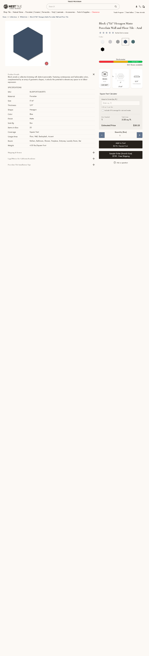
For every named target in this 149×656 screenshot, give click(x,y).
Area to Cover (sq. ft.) (109, 99)
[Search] (115, 6)
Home (5, 17)
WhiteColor (23, 17)
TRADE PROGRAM (74, 1)
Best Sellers (130, 12)
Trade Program (119, 12)
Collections (13, 17)
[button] (28, 43)
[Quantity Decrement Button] (102, 135)
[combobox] (81, 6)
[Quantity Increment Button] (139, 135)
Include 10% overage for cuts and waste (118, 110)
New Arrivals (140, 12)
